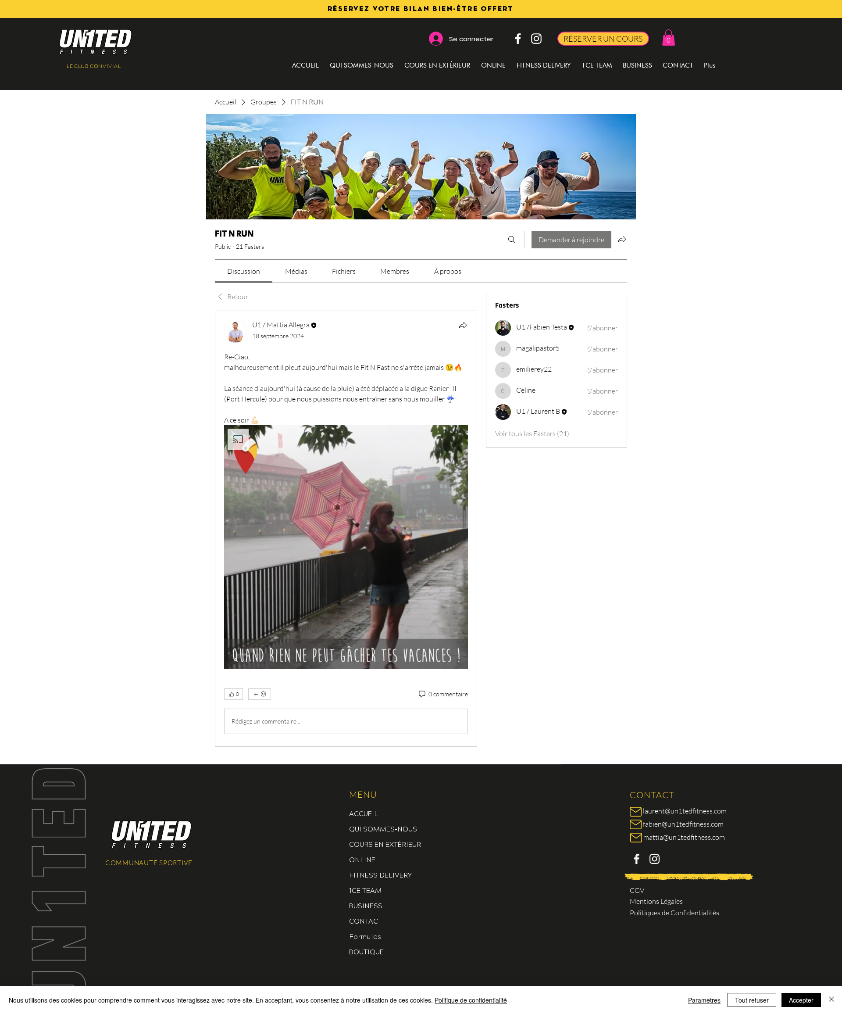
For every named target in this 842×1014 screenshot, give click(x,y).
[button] (668, 37)
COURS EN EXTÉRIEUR (385, 844)
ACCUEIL (363, 813)
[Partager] (462, 325)
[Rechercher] (512, 239)
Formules (365, 936)
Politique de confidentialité (471, 1000)
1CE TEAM (365, 890)
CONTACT (365, 921)
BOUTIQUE (366, 951)
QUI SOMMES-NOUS (383, 829)
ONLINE (362, 859)
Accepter (801, 1000)
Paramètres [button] (704, 1000)
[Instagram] (536, 39)
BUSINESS (365, 905)
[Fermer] (831, 1000)
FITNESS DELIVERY (380, 875)
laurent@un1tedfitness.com (685, 810)
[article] (346, 529)
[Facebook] (518, 39)
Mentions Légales (656, 901)
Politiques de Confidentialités (674, 912)
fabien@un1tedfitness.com (683, 824)
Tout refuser (752, 1000)
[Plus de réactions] (259, 694)
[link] (243, 271)
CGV (637, 890)
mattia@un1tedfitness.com (684, 837)
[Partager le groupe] (622, 239)
